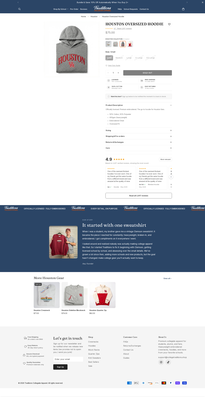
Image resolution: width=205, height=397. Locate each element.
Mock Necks (94, 350)
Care (108, 148)
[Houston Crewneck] (108, 44)
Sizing (108, 130)
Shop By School (59, 9)
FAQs (120, 9)
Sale (90, 366)
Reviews (83, 9)
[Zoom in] (97, 26)
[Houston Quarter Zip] (130, 44)
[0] (183, 9)
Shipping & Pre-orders (115, 136)
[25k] (168, 362)
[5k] (161, 362)
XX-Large (151, 58)
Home (83, 16)
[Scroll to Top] (200, 384)
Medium (120, 58)
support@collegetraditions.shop (172, 357)
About (126, 354)
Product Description (114, 105)
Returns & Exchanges (115, 142)
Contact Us (144, 9)
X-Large (139, 58)
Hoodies (92, 346)
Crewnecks (93, 342)
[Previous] (18, 2)
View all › (167, 278)
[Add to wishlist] (169, 24)
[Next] (187, 2)
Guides (126, 358)
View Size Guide (114, 65)
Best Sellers (93, 362)
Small (110, 58)
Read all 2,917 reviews (138, 196)
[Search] (19, 9)
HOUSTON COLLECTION (117, 39)
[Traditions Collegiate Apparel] (102, 9)
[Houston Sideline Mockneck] (116, 44)
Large (129, 58)
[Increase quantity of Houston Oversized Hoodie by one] (118, 72)
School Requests (131, 9)
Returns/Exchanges (132, 346)
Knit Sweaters (94, 358)
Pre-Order (74, 9)
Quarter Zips (94, 354)
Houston (94, 16)
